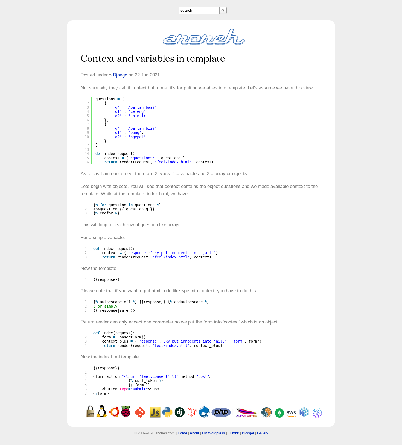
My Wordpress (213, 433)
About (194, 433)
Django (120, 75)
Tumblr (233, 433)
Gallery (262, 433)
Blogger (248, 433)
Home (182, 433)
